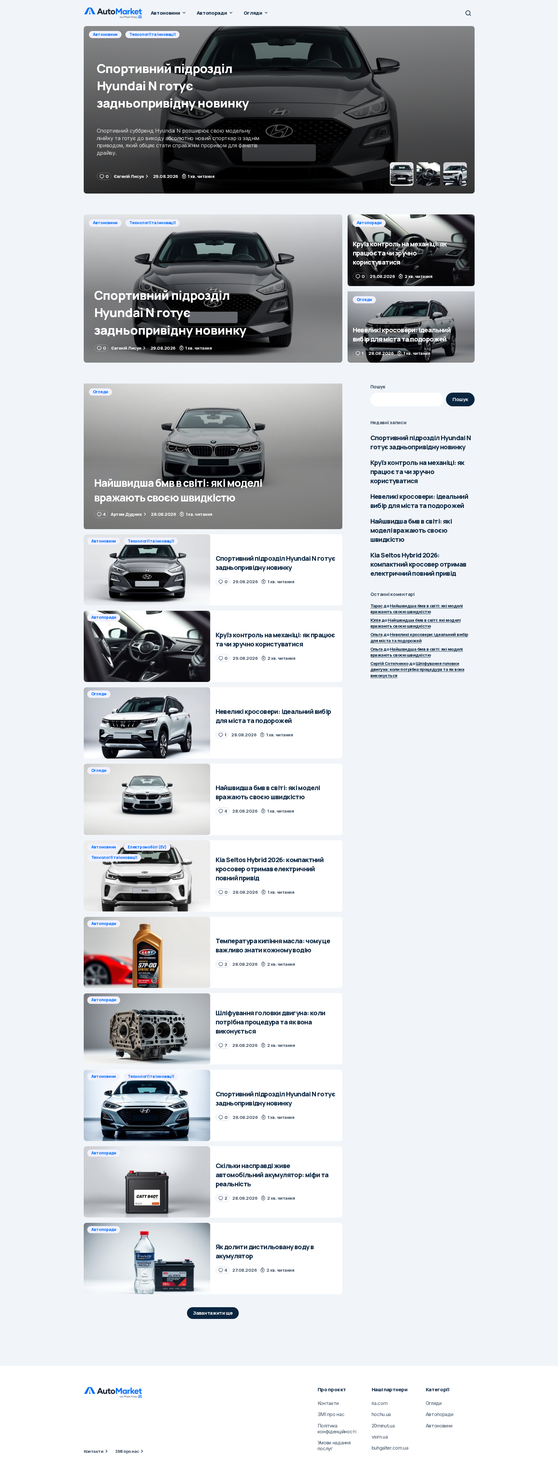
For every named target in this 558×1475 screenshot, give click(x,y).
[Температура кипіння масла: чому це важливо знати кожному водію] (147, 952)
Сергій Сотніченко (389, 663)
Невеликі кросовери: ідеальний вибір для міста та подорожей (419, 501)
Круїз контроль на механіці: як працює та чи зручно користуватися (417, 471)
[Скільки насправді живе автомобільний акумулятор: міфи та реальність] (147, 1182)
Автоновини (105, 222)
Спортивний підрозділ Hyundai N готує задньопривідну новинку (420, 442)
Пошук (378, 386)
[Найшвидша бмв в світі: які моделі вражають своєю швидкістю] (213, 456)
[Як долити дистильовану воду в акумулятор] (147, 1258)
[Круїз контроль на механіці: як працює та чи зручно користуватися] (279, 110)
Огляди (364, 299)
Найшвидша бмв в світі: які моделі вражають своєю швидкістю (411, 530)
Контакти (94, 1451)
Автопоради (105, 34)
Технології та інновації (152, 222)
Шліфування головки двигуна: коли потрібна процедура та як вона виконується (417, 669)
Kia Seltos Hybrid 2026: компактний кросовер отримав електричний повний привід (418, 564)
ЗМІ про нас (127, 1451)
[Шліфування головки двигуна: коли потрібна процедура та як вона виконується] (147, 1028)
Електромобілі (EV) (147, 847)
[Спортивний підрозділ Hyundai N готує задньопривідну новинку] (213, 288)
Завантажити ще (213, 1312)
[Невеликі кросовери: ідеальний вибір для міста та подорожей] (411, 327)
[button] (468, 13)
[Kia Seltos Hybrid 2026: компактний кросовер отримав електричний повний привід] (147, 876)
